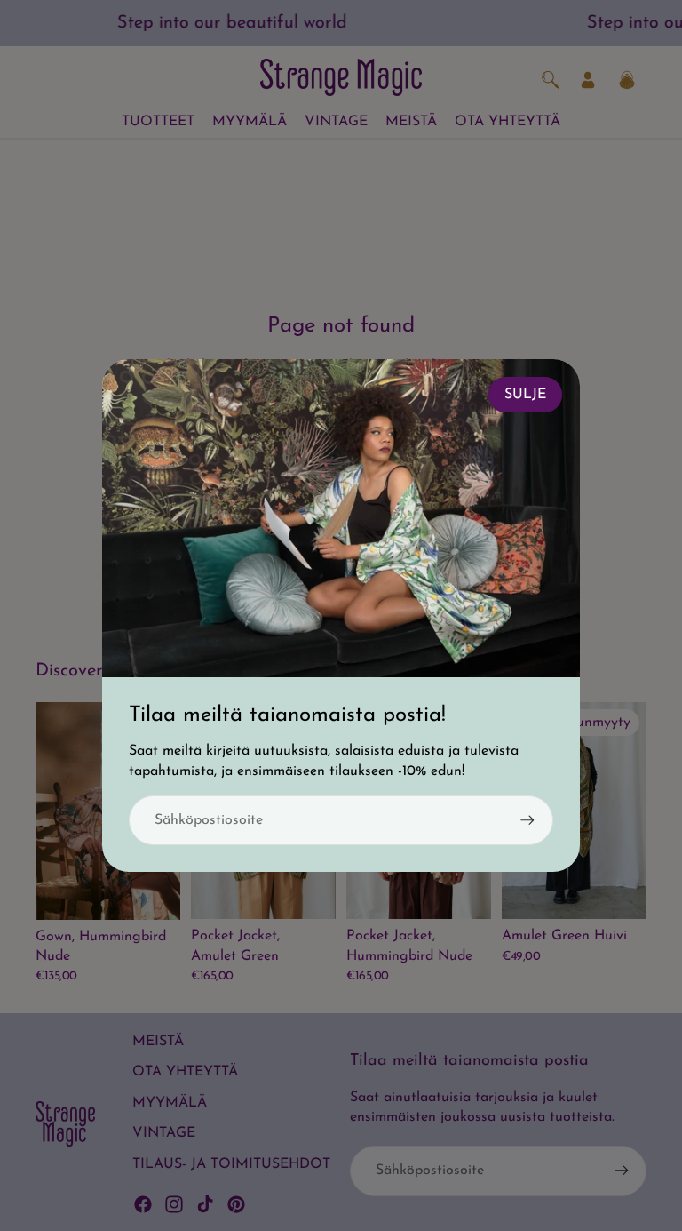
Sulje (525, 395)
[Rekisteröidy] (527, 820)
